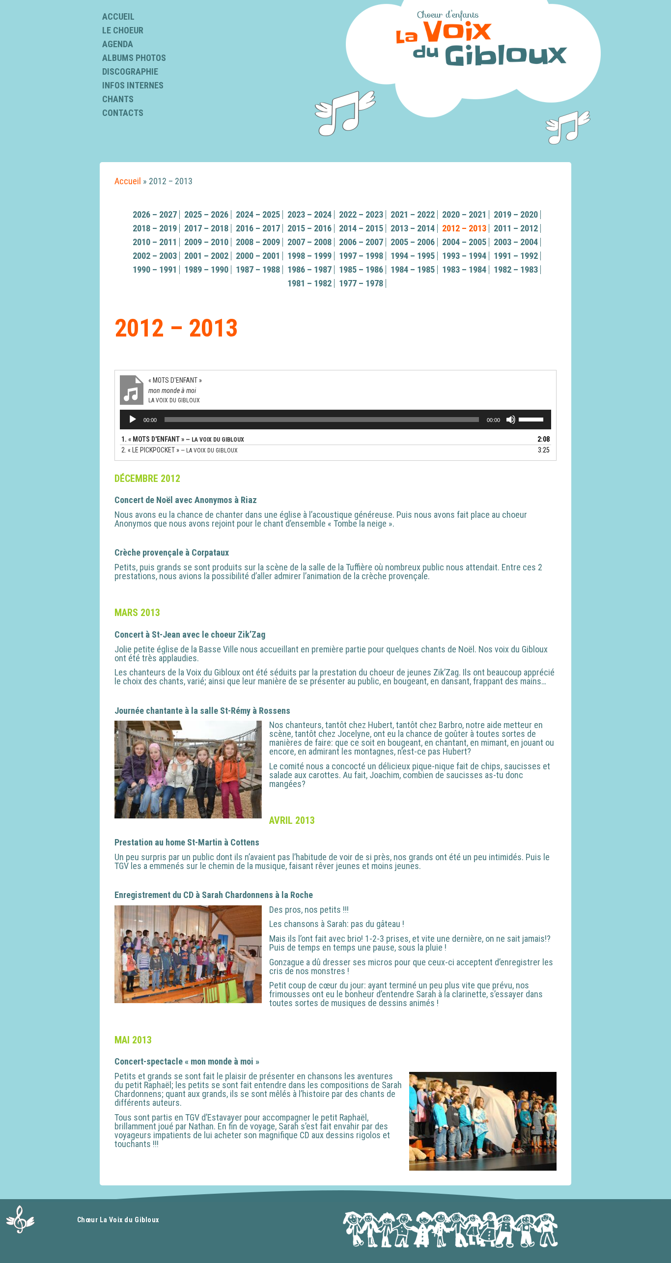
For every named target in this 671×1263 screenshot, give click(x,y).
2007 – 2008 (309, 242)
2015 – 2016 (309, 228)
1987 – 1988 (258, 269)
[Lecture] (133, 419)
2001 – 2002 (206, 256)
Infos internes (133, 85)
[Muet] (511, 419)
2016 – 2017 (258, 228)
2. (179, 450)
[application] (335, 419)
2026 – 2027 (155, 214)
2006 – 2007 (361, 242)
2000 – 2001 (258, 256)
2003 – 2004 (516, 242)
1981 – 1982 (309, 283)
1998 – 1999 (309, 256)
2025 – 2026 (206, 214)
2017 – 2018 (206, 228)
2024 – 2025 (258, 214)
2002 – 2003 (155, 256)
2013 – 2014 (413, 228)
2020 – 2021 (464, 214)
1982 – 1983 (516, 269)
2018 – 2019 (155, 228)
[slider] (532, 418)
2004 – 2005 (464, 242)
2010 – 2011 (155, 242)
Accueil (118, 16)
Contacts (122, 113)
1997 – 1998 (361, 256)
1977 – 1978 (361, 283)
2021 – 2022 (413, 214)
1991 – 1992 (516, 256)
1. (182, 439)
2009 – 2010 (206, 242)
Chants (118, 99)
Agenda (117, 44)
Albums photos (134, 58)
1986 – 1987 (309, 269)
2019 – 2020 (516, 214)
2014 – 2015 (361, 228)
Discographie (130, 71)
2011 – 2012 (516, 228)
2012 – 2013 (464, 228)
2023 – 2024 (309, 214)
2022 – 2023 (361, 214)
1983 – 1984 (464, 269)
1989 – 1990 (206, 269)
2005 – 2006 (413, 242)
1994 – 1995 (413, 256)
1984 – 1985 (413, 269)
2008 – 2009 (258, 242)
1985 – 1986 (361, 269)
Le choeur (122, 30)
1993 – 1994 (464, 256)
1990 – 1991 (155, 269)
